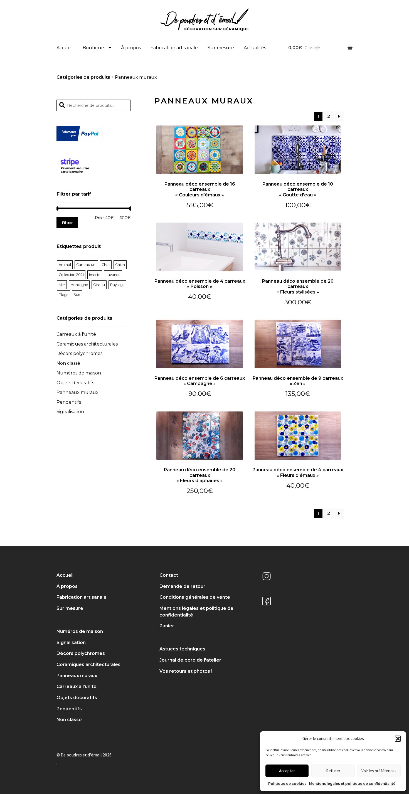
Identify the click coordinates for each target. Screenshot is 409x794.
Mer (62, 285)
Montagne (79, 285)
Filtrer (67, 222)
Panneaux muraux (77, 392)
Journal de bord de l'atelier (190, 660)
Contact (168, 575)
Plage (63, 295)
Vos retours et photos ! (185, 671)
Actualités (255, 47)
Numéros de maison (78, 373)
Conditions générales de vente (194, 597)
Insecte (94, 275)
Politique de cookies (287, 783)
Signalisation (70, 411)
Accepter (287, 770)
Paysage (117, 285)
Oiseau (99, 285)
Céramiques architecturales (87, 344)
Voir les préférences (378, 770)
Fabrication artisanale (174, 47)
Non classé (68, 363)
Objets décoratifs (75, 382)
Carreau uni (86, 265)
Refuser (333, 770)
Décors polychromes (79, 353)
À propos (131, 47)
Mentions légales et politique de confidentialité (352, 783)
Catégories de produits (83, 77)
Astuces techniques (182, 649)
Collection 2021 (71, 275)
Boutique (93, 47)
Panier (166, 625)
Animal (65, 265)
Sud (77, 295)
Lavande (113, 275)
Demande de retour (182, 586)
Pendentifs (68, 402)
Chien (120, 265)
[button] (398, 738)
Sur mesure (221, 47)
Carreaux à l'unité (76, 334)
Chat (106, 265)
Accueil (64, 47)
